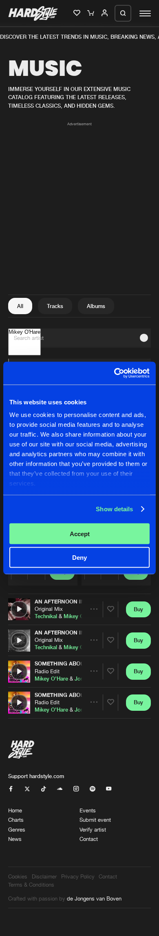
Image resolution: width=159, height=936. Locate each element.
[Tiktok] (43, 789)
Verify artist (93, 829)
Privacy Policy (78, 876)
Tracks (55, 306)
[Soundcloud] (59, 789)
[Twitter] (27, 789)
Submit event (95, 819)
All (20, 306)
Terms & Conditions (31, 884)
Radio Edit (47, 671)
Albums (96, 306)
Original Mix (49, 609)
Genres (16, 829)
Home (15, 810)
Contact (89, 839)
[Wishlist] (77, 13)
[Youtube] (108, 789)
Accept (80, 533)
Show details (114, 509)
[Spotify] (92, 789)
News (15, 839)
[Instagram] (76, 789)
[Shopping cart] (91, 13)
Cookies (17, 876)
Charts (16, 819)
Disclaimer (44, 876)
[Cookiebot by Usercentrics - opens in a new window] (114, 373)
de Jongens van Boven (94, 898)
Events (88, 810)
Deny (79, 557)
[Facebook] (10, 789)
